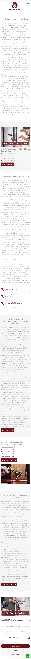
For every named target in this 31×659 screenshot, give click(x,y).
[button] (29, 638)
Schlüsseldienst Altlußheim (9, 451)
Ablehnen (15, 650)
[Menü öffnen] (28, 3)
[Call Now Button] (28, 656)
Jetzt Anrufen (8, 164)
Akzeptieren (15, 646)
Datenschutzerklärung (19, 657)
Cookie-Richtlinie (11, 657)
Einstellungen (15, 654)
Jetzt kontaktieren (10, 460)
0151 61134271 (16, 1)
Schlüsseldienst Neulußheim (9, 449)
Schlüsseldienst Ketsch (8, 454)
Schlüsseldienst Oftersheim (9, 456)
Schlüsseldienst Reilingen (8, 447)
